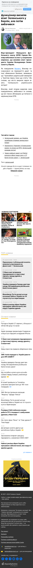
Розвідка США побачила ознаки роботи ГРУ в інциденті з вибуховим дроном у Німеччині (15, 411)
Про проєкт (4, 531)
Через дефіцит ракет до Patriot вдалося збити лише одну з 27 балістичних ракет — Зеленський (17, 155)
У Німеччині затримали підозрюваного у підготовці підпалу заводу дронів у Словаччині (16, 340)
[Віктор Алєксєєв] (3, 30)
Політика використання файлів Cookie (12, 542)
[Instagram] (13, 558)
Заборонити (18, 9)
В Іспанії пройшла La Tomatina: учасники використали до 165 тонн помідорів (14, 384)
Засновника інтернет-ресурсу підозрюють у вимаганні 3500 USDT (15, 436)
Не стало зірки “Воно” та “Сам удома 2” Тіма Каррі (16, 420)
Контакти (3, 534)
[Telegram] (10, 558)
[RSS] (21, 558)
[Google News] (17, 558)
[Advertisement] (16, 115)
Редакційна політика (7, 537)
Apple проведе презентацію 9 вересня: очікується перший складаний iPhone (16, 331)
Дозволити (27, 9)
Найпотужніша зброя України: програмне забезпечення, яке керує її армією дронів (16, 445)
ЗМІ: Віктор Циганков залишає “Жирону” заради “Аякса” (13, 392)
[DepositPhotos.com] (10, 564)
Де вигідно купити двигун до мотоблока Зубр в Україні (12, 428)
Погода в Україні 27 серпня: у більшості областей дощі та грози (16, 324)
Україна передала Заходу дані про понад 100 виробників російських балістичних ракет (14, 364)
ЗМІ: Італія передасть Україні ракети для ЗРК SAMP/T (15, 355)
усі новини (27, 452)
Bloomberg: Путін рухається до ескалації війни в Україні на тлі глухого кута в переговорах (16, 401)
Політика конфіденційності (9, 539)
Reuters (18, 69)
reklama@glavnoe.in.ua (11, 551)
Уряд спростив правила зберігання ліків (16, 348)
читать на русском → (25, 28)
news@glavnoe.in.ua (10, 546)
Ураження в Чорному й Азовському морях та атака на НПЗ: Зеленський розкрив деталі (18, 148)
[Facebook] (2, 558)
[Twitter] (6, 558)
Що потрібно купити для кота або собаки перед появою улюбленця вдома (14, 374)
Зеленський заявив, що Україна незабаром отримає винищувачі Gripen (16, 140)
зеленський (9, 162)
